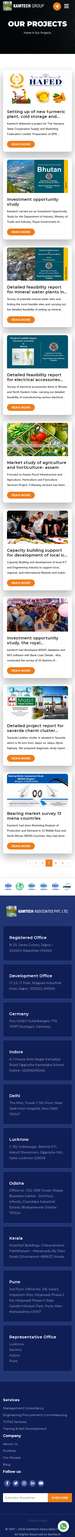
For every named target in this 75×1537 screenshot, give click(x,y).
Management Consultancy (23, 1408)
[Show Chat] (63, 1526)
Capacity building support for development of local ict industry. (36, 555)
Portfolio (9, 1451)
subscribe (60, 1498)
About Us (10, 1444)
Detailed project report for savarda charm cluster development (35, 730)
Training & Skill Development (25, 1429)
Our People (12, 1458)
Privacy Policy (37, 1520)
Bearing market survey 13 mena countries (34, 816)
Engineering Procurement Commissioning (35, 1415)
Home (28, 33)
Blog (6, 1464)
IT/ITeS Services (14, 1422)
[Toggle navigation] (66, 6)
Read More (21, 144)
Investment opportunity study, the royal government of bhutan (32, 643)
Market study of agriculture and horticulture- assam (36, 465)
